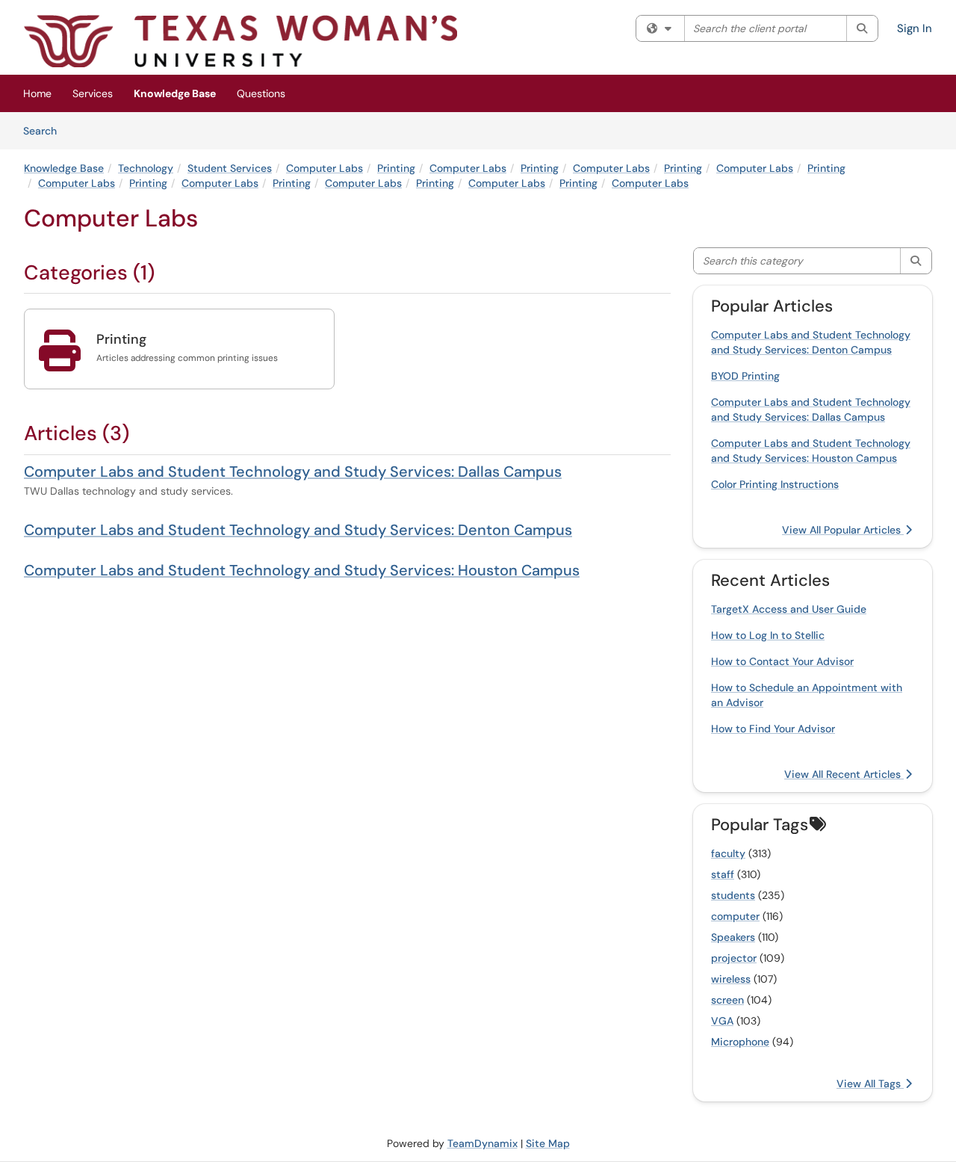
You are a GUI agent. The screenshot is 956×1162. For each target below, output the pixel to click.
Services (92, 93)
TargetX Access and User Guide (788, 609)
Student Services (229, 168)
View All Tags (870, 1083)
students (733, 895)
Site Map (548, 1143)
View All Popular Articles (843, 530)
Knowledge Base (175, 93)
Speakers (733, 937)
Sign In (914, 28)
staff (722, 874)
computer (735, 916)
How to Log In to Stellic (768, 635)
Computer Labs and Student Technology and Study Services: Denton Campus (298, 530)
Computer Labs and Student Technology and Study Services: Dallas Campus (293, 471)
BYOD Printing (745, 376)
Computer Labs (324, 168)
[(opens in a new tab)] (240, 41)
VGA (722, 1020)
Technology (145, 168)
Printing (396, 168)
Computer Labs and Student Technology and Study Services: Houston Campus (302, 570)
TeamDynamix (482, 1143)
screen (727, 1000)
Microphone (740, 1041)
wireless (731, 979)
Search (45, 130)
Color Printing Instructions (775, 484)
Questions (261, 93)
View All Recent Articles (844, 774)
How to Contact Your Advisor (782, 661)
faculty (728, 853)
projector (734, 958)
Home (37, 93)
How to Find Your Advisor (773, 728)
